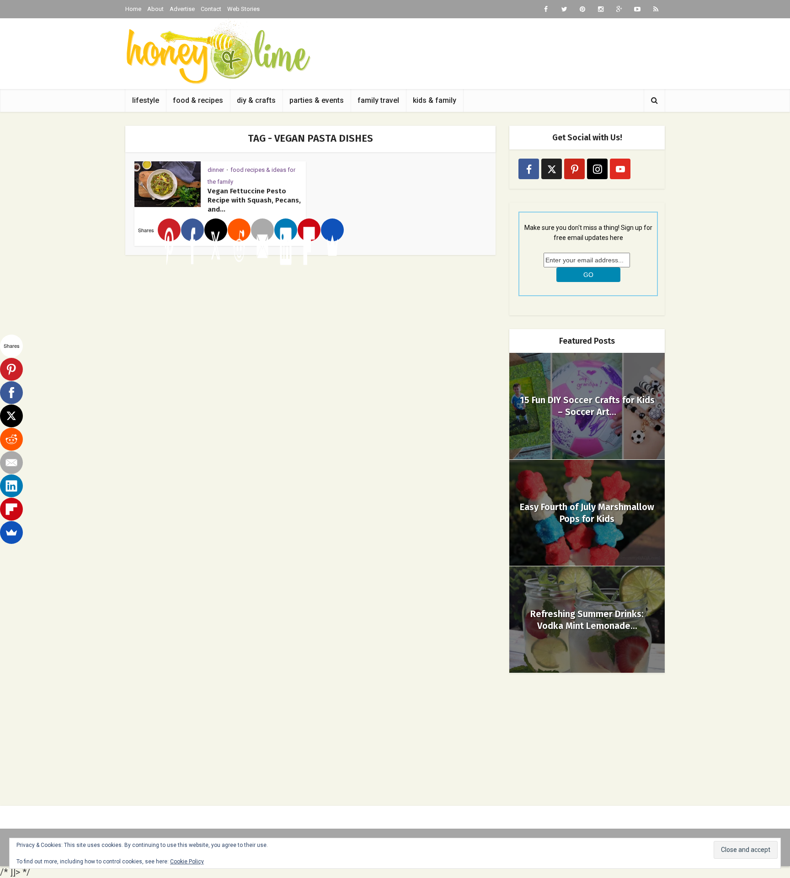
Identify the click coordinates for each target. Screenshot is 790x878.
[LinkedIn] (285, 229)
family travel (378, 100)
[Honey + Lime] (217, 51)
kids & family (434, 100)
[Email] (262, 229)
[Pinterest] (169, 229)
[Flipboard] (309, 229)
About (155, 8)
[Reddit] (239, 229)
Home (133, 8)
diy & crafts (256, 100)
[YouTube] (620, 169)
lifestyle (145, 100)
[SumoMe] (332, 229)
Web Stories (243, 8)
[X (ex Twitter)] (551, 169)
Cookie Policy (187, 861)
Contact (211, 8)
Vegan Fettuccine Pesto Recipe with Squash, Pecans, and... (254, 200)
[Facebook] (192, 229)
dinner (216, 169)
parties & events (316, 100)
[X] (215, 229)
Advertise (182, 8)
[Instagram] (597, 169)
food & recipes (198, 100)
